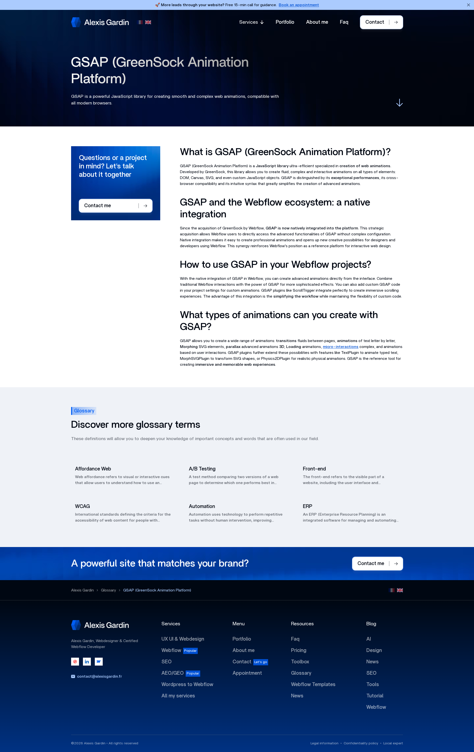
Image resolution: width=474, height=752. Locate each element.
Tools (372, 684)
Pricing (298, 650)
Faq (344, 22)
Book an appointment (299, 5)
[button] (251, 22)
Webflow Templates (313, 684)
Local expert (393, 743)
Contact (242, 661)
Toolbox (300, 661)
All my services (178, 695)
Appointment (247, 673)
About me (317, 22)
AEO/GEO (172, 673)
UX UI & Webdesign (182, 639)
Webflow (171, 650)
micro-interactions (340, 347)
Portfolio (285, 22)
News (297, 695)
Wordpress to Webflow (187, 684)
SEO (166, 661)
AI (368, 639)
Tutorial (374, 695)
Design (374, 650)
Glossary (108, 590)
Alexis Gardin (82, 590)
